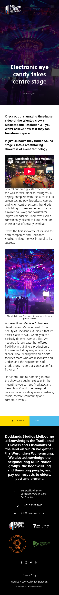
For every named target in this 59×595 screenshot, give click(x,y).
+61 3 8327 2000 (33, 505)
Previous (20, 421)
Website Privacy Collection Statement (29, 582)
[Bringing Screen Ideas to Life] (13, 10)
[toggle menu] (52, 6)
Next (36, 421)
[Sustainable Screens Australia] (41, 544)
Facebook (22, 562)
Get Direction (27, 497)
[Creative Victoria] (40, 526)
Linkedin (36, 562)
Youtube (32, 562)
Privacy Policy (29, 575)
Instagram (27, 562)
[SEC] (17, 544)
